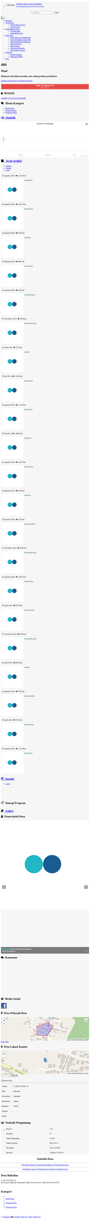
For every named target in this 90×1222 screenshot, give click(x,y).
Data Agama (15, 46)
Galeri (8, 810)
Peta (7, 59)
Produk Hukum (16, 55)
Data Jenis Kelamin (17, 48)
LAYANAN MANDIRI (17, 98)
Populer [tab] (8, 168)
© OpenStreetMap (77, 1040)
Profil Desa (10, 23)
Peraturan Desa (11, 113)
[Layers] (86, 1020)
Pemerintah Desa (16, 33)
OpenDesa (7, 1217)
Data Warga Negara (17, 50)
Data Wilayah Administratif (20, 38)
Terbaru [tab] (8, 166)
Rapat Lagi (10, 796)
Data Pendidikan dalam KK (20, 40)
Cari (56, 13)
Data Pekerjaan (16, 44)
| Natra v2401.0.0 (34, 1217)
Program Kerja (11, 110)
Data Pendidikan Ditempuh (20, 42)
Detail (13, 1075)
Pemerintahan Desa (13, 29)
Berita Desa (10, 108)
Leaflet (69, 1040)
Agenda (9, 778)
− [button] (4, 1023)
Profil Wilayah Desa (17, 25)
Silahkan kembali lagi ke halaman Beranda (16, 81)
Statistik (9, 117)
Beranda (9, 21)
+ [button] (4, 1020)
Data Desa (9, 35)
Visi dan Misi (15, 31)
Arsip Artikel (13, 160)
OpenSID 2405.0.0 (20, 1217)
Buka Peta (5, 1042)
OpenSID (85, 1040)
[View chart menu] (86, 124)
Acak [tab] (8, 170)
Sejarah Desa (15, 27)
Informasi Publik (16, 57)
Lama (8, 784)
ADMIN (4, 98)
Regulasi (9, 52)
